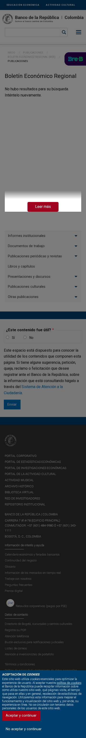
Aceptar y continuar (21, 716)
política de (69, 683)
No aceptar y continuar (24, 729)
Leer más (43, 206)
